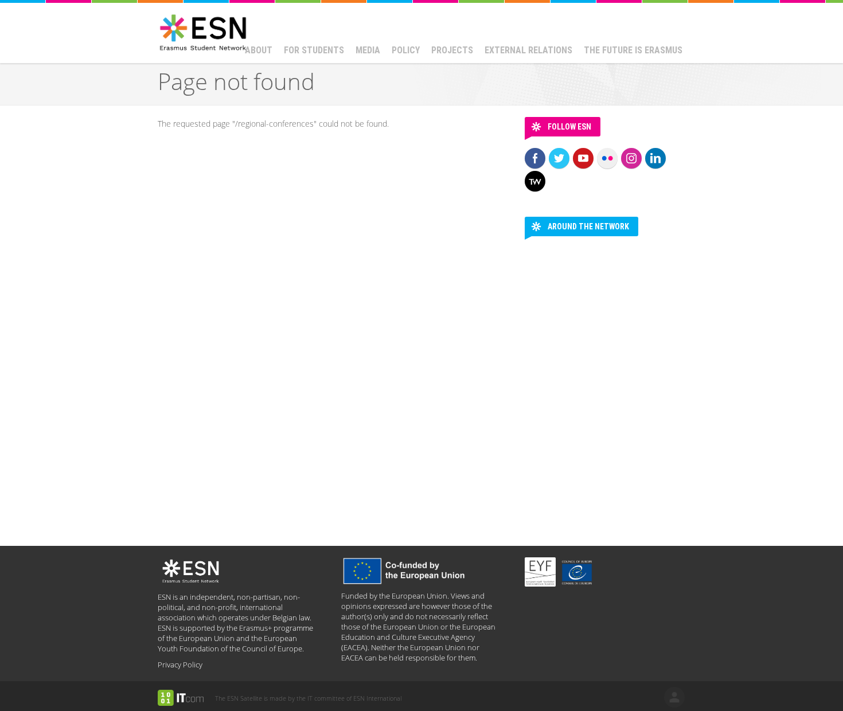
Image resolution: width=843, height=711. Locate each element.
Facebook (535, 158)
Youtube (583, 158)
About (258, 50)
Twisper (535, 181)
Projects (452, 50)
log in (674, 697)
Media (368, 50)
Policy (406, 50)
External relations (528, 50)
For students (314, 50)
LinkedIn (655, 158)
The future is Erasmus (633, 50)
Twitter (559, 158)
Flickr (607, 158)
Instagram (631, 158)
